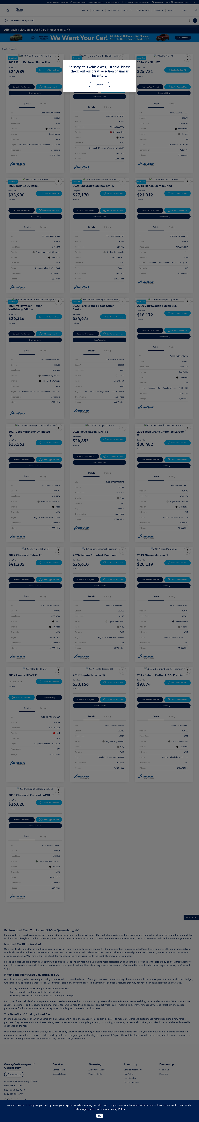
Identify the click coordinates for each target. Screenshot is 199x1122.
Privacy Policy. (117, 1108)
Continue (99, 84)
